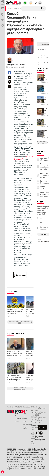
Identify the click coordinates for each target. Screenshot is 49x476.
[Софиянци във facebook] (36, 433)
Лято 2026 (42, 188)
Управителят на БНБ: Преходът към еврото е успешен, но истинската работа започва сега (15, 354)
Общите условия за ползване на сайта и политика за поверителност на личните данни (26, 454)
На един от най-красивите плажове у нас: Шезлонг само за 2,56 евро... (44, 132)
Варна (24, 416)
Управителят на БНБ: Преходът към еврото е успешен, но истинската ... (44, 76)
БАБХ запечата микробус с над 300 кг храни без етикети (44, 87)
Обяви (17, 421)
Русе (24, 421)
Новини (17, 410)
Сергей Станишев (23, 158)
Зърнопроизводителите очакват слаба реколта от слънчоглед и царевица (15, 311)
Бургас (25, 418)
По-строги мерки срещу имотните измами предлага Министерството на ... (44, 121)
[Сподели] (9, 82)
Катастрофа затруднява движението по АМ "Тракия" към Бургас (44, 98)
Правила (33, 444)
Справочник (19, 418)
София (25, 413)
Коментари (20, 275)
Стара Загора (25, 427)
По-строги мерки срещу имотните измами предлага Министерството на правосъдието (14, 378)
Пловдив (25, 410)
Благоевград (27, 424)
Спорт (17, 413)
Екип (32, 441)
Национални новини (42, 70)
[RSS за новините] (41, 433)
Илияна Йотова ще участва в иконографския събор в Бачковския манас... (44, 110)
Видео (17, 416)
